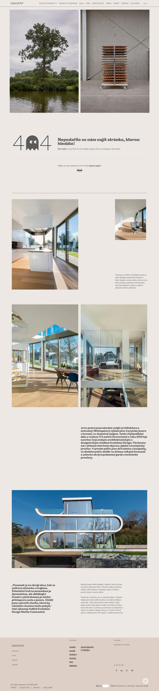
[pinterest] (132, 670)
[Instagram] (127, 670)
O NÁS (14, 655)
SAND (72, 651)
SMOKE (73, 666)
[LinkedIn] (122, 670)
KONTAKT (15, 664)
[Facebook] (116, 670)
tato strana (116, 148)
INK (71, 662)
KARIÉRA (14, 660)
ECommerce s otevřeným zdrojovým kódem (132, 685)
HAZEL (73, 658)
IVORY (72, 647)
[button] (145, 681)
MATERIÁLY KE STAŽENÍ (121, 645)
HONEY (73, 654)
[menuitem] (48, 3)
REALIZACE (15, 651)
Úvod (79, 170)
